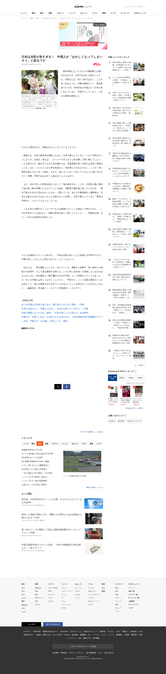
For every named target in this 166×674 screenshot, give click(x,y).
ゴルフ (50, 598)
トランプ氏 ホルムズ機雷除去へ (36, 465)
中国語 (130, 378)
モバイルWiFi (57, 635)
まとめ (24, 598)
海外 (42, 13)
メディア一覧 (133, 594)
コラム (94, 13)
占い (89, 635)
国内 (33, 13)
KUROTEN (36, 631)
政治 (23, 594)
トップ (25, 444)
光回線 (38, 635)
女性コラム (92, 591)
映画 (36, 591)
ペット (77, 598)
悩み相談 (75, 635)
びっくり (78, 588)
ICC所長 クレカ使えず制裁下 (34, 469)
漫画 (104, 13)
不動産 (126, 635)
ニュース (23, 13)
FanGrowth (64, 631)
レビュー (65, 588)
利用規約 (64, 653)
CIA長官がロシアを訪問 (32, 457)
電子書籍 (96, 638)
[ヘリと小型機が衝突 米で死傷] (82, 461)
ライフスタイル (93, 594)
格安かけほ (47, 635)
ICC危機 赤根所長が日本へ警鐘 (35, 461)
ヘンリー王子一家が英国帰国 (34, 481)
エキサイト (141, 7)
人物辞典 (131, 601)
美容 (140, 635)
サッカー (51, 594)
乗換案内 (119, 635)
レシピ (103, 635)
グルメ (64, 601)
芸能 (50, 13)
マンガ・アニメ (67, 591)
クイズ (113, 13)
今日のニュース (140, 13)
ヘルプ (130, 608)
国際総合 (25, 605)
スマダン (91, 588)
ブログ (118, 631)
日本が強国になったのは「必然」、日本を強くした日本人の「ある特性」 (56, 313)
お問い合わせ (109, 653)
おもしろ (83, 13)
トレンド (72, 13)
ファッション (66, 604)
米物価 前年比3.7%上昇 (32, 450)
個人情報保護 (91, 653)
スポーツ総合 (53, 588)
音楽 (36, 594)
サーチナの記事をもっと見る (90, 432)
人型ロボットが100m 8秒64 (34, 484)
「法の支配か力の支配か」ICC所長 (37, 473)
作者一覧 (131, 591)
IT (62, 598)
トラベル (91, 598)
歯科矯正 (134, 635)
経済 (23, 591)
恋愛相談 (83, 635)
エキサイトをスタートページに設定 (83, 646)
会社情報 (55, 653)
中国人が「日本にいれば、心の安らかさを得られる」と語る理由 (52, 317)
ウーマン (96, 635)
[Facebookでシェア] (66, 386)
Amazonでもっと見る (134, 408)
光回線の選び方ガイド (50, 631)
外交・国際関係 (112, 378)
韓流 (36, 601)
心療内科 (102, 631)
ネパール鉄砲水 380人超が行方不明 (37, 453)
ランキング (125, 13)
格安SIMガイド (29, 635)
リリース (131, 588)
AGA (79, 638)
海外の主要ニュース (94, 487)
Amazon (112, 421)
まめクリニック (75, 631)
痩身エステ (87, 638)
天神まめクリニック (90, 631)
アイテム (110, 631)
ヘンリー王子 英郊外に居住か (35, 477)
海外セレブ (39, 598)
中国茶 (140, 378)
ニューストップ (130, 7)
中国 (23, 608)
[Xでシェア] (58, 386)
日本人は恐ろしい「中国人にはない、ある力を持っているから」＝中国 (55, 308)
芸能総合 (38, 588)
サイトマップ (133, 604)
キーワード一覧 (133, 598)
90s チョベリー (94, 601)
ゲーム (64, 594)
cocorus (67, 635)
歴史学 (121, 378)
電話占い (125, 631)
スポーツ (60, 13)
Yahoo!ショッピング (134, 421)
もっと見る (138, 365)
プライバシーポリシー (76, 653)
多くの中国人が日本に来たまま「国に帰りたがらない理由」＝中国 (53, 304)
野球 (49, 591)
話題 (103, 591)
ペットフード (71, 638)
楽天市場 (121, 421)
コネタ (77, 591)
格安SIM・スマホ (137, 631)
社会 (23, 588)
